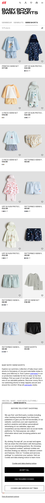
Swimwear (7, 403)
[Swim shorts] (33, 328)
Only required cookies (24, 479)
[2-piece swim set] (11, 94)
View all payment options (10, 496)
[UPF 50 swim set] (33, 281)
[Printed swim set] (11, 47)
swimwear (34, 373)
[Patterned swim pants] (33, 141)
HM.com (5, 401)
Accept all (24, 470)
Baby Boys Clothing (26, 401)
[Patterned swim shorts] (33, 188)
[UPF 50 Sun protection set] (33, 47)
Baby (13, 401)
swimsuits (28, 385)
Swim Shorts (20, 403)
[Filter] (41, 28)
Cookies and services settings (24, 488)
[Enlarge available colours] (3, 117)
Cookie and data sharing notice (24, 463)
